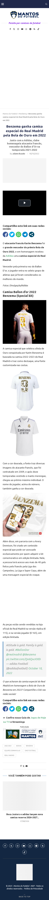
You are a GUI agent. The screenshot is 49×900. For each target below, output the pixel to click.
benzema (29, 746)
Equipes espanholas (12, 750)
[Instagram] (18, 29)
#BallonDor (22, 649)
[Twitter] (14, 29)
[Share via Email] (26, 766)
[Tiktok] (38, 29)
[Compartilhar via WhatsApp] (18, 234)
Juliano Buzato (18, 154)
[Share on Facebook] (21, 766)
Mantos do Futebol (10, 114)
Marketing (23, 114)
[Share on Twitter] (23, 766)
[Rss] (34, 29)
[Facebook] (10, 29)
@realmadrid (14, 654)
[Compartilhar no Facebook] (5, 234)
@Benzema (29, 654)
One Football (30, 750)
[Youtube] (22, 29)
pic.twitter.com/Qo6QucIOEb (23, 659)
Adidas (18, 746)
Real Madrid (9, 755)
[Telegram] (30, 29)
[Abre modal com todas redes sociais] (31, 234)
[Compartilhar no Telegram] (25, 234)
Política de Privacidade (33, 889)
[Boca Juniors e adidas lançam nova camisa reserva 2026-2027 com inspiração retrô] (24, 795)
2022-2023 (7, 746)
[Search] (46, 4)
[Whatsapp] (26, 29)
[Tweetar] (12, 234)
